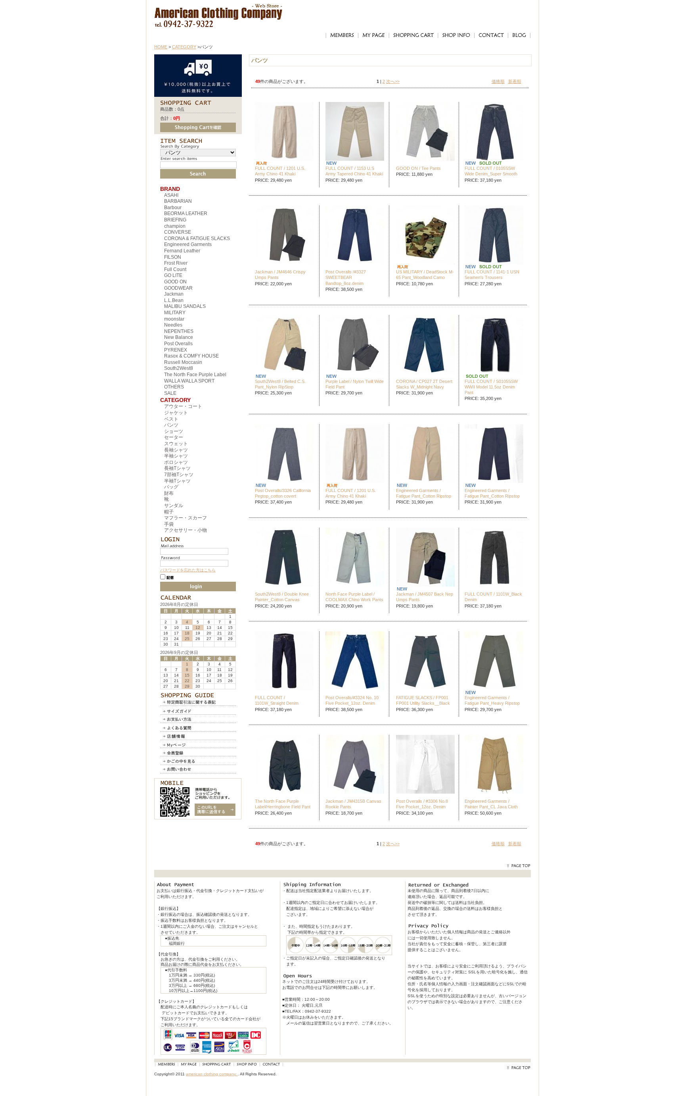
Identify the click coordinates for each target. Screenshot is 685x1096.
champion (175, 226)
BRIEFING (175, 220)
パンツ (171, 425)
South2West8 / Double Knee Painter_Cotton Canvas (282, 597)
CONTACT (491, 35)
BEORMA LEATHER (185, 213)
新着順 (514, 81)
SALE (170, 393)
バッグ (171, 487)
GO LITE (173, 275)
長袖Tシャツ (177, 468)
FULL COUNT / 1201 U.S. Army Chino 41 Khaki (280, 171)
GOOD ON (175, 282)
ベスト (171, 419)
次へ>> (393, 81)
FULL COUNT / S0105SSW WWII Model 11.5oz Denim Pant (491, 387)
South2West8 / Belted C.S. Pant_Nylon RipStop (280, 384)
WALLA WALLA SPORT (189, 381)
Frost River (176, 263)
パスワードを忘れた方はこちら (188, 570)
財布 (169, 493)
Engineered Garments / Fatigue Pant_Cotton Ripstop (423, 493)
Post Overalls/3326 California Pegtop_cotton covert (283, 493)
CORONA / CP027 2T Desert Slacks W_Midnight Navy (424, 384)
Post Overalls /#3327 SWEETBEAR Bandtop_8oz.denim (345, 277)
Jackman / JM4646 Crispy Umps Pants (280, 274)
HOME (160, 46)
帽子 (169, 512)
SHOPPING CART (413, 35)
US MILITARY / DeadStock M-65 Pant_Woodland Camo (425, 274)
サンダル (173, 505)
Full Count (175, 269)
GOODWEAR (178, 288)
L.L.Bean (174, 300)
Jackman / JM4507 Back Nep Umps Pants (424, 597)
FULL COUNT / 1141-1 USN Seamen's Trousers (492, 274)
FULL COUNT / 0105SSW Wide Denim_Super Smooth (491, 171)
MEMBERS (341, 35)
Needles (173, 325)
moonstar (174, 319)
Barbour (173, 207)
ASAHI (171, 195)
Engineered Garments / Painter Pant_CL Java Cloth (491, 804)
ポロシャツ (176, 462)
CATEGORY (184, 46)
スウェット (176, 443)
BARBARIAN (178, 201)
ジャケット (176, 412)
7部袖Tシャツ (178, 474)
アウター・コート (183, 406)
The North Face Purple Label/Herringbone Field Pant (282, 804)
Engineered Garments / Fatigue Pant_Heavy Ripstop (492, 700)
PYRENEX (175, 350)
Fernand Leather (182, 251)
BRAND (170, 189)
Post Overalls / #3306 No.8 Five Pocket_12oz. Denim (422, 804)
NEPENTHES (178, 331)
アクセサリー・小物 (185, 530)
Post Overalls (178, 343)
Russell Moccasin (183, 362)
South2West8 (178, 368)
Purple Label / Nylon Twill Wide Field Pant (354, 384)
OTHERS (174, 387)
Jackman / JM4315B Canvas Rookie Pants (353, 804)
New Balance (178, 337)
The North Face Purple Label (195, 374)
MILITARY (175, 312)
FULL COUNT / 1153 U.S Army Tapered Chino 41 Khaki (354, 171)
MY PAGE (373, 35)
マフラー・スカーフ (185, 518)
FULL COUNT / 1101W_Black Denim (493, 597)
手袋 (169, 524)
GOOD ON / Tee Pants (418, 168)
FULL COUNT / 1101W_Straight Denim (276, 700)
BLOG (519, 35)
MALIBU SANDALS (185, 306)
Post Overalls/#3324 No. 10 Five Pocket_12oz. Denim (352, 700)
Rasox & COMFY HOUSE (191, 356)
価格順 (498, 81)
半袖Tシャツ (177, 481)
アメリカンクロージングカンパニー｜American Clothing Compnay (218, 10)
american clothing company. (212, 1074)
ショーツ (173, 431)
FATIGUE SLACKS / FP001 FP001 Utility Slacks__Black (423, 700)
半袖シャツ (176, 456)
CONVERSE (177, 232)
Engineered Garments (188, 244)
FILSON (172, 257)
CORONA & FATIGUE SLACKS (197, 238)
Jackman (174, 294)
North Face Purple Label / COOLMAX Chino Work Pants (354, 597)
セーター (173, 437)
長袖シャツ (176, 450)
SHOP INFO (456, 35)
